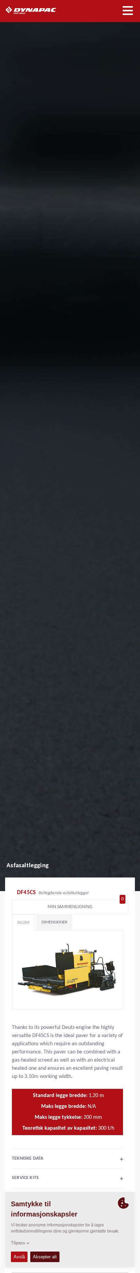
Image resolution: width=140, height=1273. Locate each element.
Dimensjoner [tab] (54, 922)
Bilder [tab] (23, 922)
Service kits (67, 1178)
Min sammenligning (86, 905)
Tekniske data (67, 1159)
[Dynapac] (38, 10)
